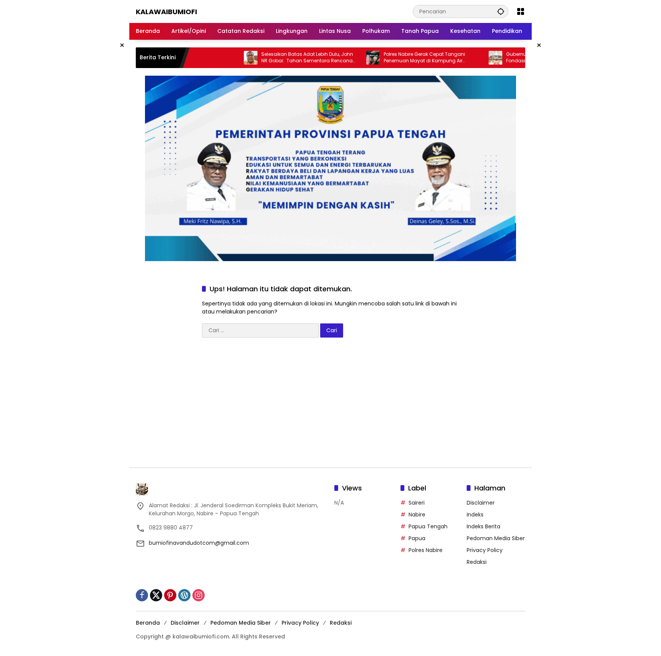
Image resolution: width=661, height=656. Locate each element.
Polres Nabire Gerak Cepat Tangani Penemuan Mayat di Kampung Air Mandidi (407, 57)
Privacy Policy (485, 550)
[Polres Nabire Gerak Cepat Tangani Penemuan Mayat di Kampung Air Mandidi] (356, 58)
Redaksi (477, 562)
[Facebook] (142, 595)
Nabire (417, 514)
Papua (417, 538)
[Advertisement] (330, 406)
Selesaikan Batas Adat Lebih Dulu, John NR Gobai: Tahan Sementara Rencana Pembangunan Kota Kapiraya (290, 57)
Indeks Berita (483, 526)
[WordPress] (184, 595)
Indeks (475, 514)
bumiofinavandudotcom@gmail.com (199, 543)
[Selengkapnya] (231, 489)
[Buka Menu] (520, 11)
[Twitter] (156, 595)
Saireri (417, 503)
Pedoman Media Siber (496, 538)
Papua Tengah (428, 526)
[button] (500, 11)
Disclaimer (481, 503)
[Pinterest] (170, 595)
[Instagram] (198, 595)
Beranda (148, 623)
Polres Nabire (426, 550)
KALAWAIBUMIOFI (166, 11)
